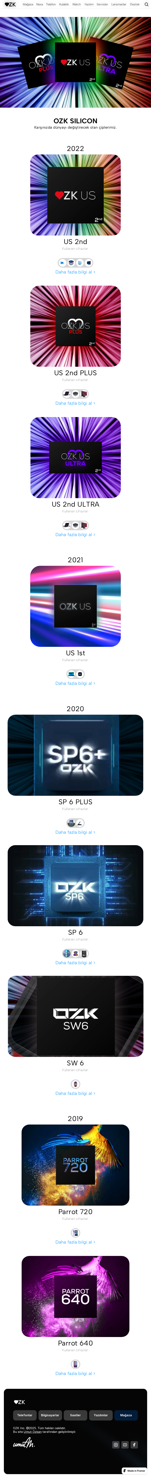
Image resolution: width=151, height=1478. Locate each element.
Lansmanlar (118, 4)
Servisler (102, 4)
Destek (135, 4)
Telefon (51, 4)
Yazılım (89, 4)
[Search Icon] (146, 4)
